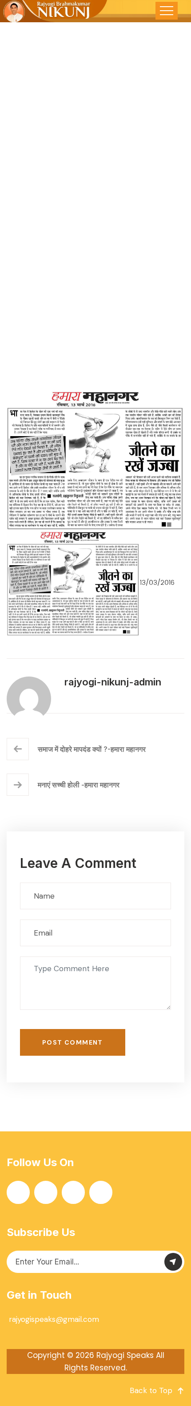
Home (40, 271)
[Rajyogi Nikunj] (54, 11)
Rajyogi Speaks (125, 1355)
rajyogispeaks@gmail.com (54, 1319)
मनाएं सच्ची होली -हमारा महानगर (78, 784)
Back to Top (151, 1390)
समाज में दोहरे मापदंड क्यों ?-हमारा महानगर (92, 749)
